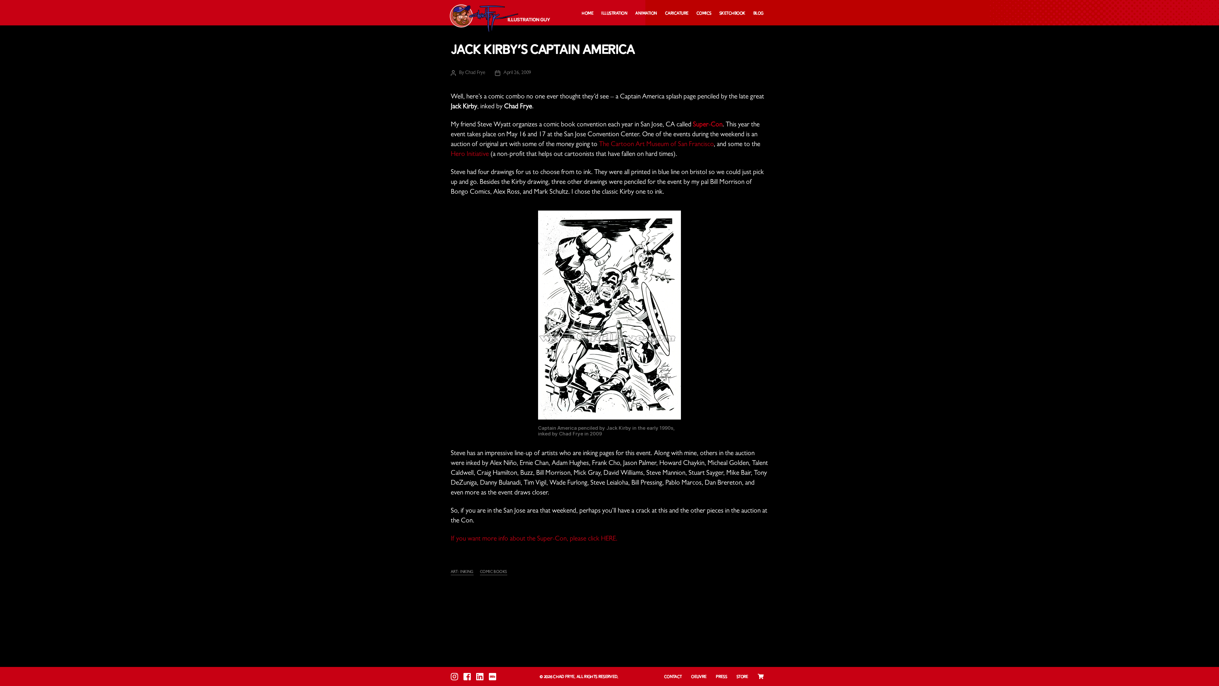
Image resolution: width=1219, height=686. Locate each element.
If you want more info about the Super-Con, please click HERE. (534, 539)
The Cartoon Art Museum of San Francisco (656, 145)
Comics (703, 13)
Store (742, 677)
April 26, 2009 (517, 73)
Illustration (614, 13)
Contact (673, 677)
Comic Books (493, 572)
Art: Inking (462, 572)
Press (721, 677)
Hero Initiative (470, 154)
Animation (646, 13)
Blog (758, 13)
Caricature (677, 13)
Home (587, 13)
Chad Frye (475, 73)
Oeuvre (698, 677)
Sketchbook (732, 13)
